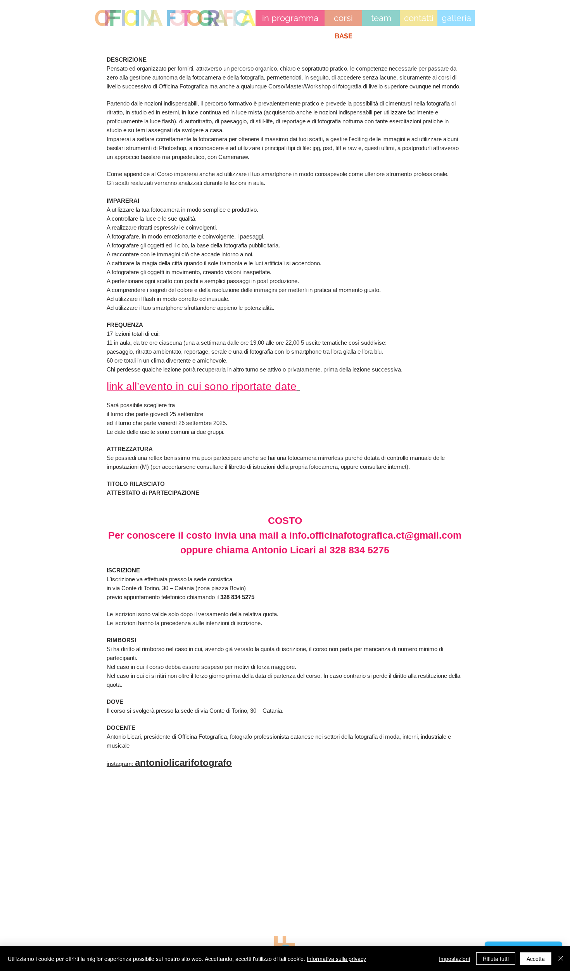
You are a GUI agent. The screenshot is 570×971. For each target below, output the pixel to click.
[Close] (560, 958)
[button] (343, 36)
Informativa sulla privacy (336, 958)
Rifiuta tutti (496, 958)
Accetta (536, 958)
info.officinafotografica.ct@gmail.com (375, 535)
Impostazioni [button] (454, 958)
